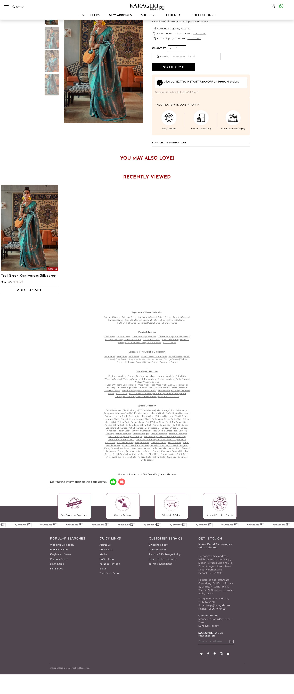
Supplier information (169, 142)
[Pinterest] (215, 654)
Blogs (103, 568)
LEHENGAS (174, 15)
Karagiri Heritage (110, 563)
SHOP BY (148, 15)
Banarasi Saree (59, 549)
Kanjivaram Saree (60, 554)
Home (121, 474)
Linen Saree (57, 563)
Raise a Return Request (162, 559)
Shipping (188, 21)
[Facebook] (208, 654)
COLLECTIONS (203, 15)
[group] (52, 38)
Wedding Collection (62, 544)
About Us (105, 544)
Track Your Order (110, 573)
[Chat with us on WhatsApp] (281, 6)
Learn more (199, 33)
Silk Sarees (56, 568)
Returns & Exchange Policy (165, 554)
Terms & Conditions (160, 563)
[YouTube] (228, 654)
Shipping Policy (158, 544)
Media (103, 554)
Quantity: (159, 48)
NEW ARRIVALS (120, 15)
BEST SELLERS (89, 15)
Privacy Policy (157, 549)
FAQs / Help (107, 559)
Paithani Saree (58, 559)
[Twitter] (201, 654)
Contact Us (106, 549)
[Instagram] (221, 654)
